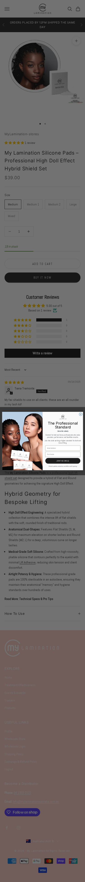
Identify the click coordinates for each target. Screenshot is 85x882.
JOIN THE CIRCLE (62, 461)
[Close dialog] (80, 414)
